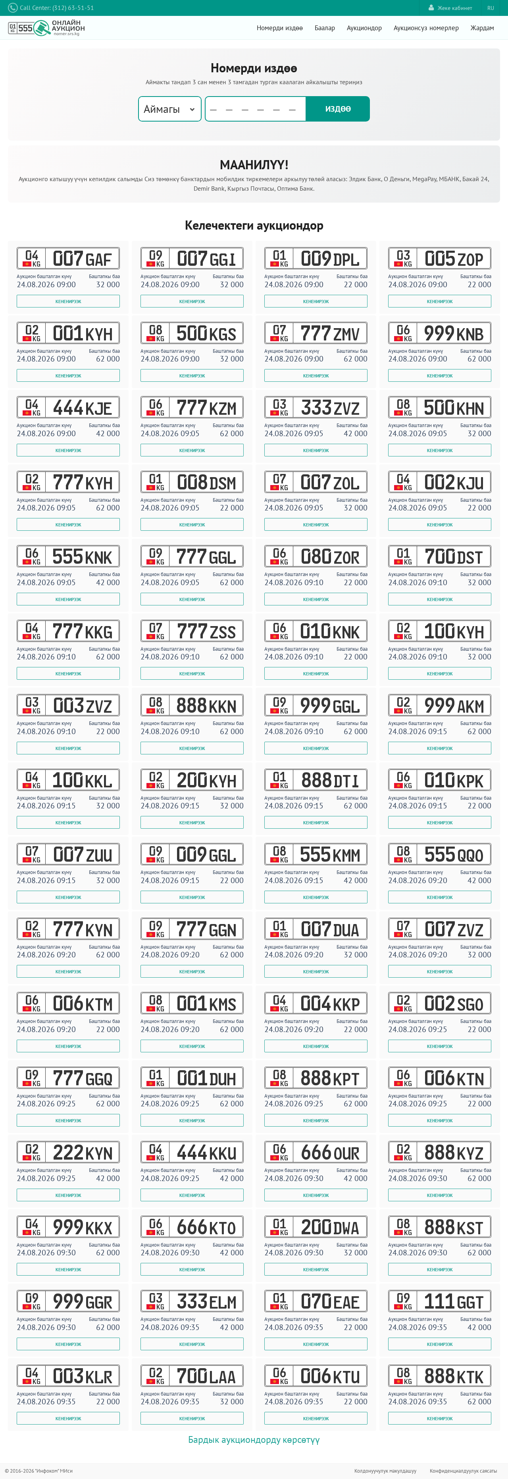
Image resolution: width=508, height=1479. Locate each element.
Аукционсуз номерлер (426, 27)
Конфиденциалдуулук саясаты (463, 1470)
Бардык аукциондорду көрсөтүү (254, 1439)
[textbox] (255, 109)
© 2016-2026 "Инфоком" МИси (39, 1470)
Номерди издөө (280, 27)
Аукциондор (364, 27)
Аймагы (162, 108)
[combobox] (170, 109)
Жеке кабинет (455, 8)
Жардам (482, 27)
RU (490, 8)
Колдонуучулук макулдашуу (385, 1470)
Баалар (325, 27)
